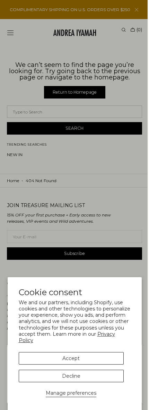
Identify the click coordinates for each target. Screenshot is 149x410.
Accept (71, 358)
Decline (71, 376)
